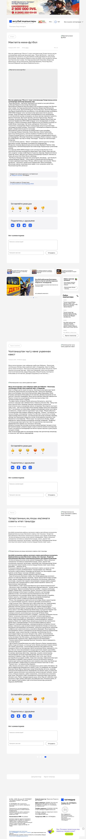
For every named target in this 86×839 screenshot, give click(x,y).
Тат (58, 22)
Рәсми (12, 512)
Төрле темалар (49, 777)
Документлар (36, 777)
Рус (50, 22)
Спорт (12, 36)
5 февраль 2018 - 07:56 (13, 359)
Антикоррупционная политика (18, 831)
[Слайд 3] (33, 297)
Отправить (51, 253)
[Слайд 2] (31, 297)
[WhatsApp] (30, 225)
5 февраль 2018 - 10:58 (13, 47)
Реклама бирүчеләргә (17, 26)
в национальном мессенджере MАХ (22, 184)
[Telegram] (24, 225)
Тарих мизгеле (15, 345)
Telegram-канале (17, 175)
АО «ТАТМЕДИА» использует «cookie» (20, 832)
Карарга (69, 834)
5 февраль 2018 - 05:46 (14, 526)
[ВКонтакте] (12, 225)
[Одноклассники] (18, 225)
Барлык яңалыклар (70, 335)
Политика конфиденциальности (18, 836)
